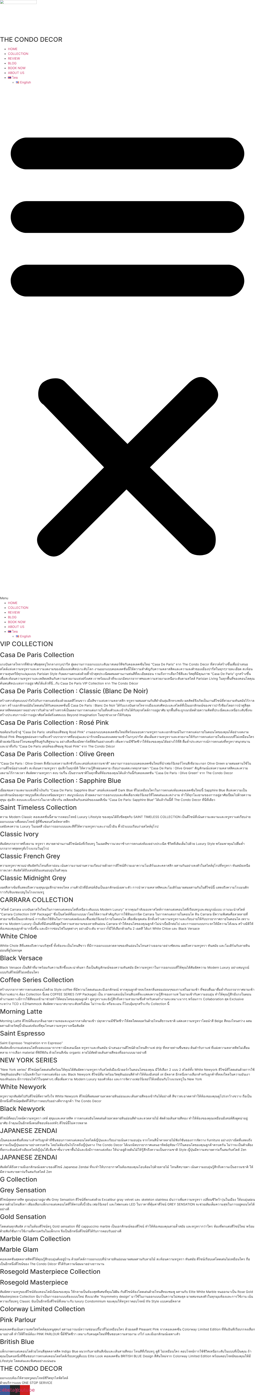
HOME (13, 49)
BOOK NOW (17, 68)
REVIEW (14, 58)
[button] (127, 342)
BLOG (12, 63)
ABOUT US (16, 73)
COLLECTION (18, 54)
